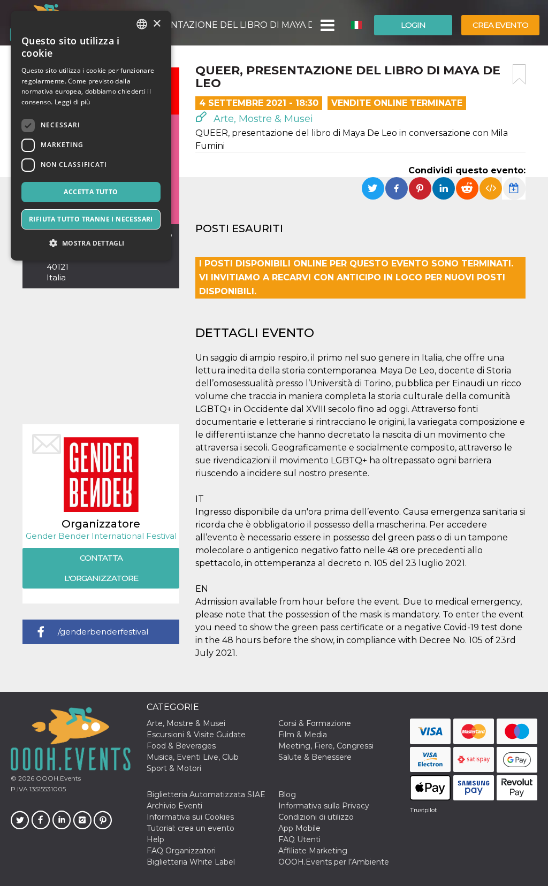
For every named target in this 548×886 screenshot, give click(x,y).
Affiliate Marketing (312, 851)
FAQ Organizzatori (181, 851)
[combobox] (141, 24)
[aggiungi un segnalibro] (519, 74)
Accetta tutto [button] (91, 191)
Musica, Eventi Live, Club (193, 757)
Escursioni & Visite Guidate (196, 734)
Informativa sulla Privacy (323, 806)
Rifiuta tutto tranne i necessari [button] (91, 219)
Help (155, 839)
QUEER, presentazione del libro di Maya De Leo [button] (208, 25)
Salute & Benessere (315, 757)
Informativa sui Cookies (190, 817)
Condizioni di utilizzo (316, 817)
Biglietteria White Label (191, 862)
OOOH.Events (57, 778)
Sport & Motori (174, 768)
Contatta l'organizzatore (101, 568)
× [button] (157, 24)
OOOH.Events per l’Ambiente (333, 862)
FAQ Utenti (299, 839)
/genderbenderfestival (103, 632)
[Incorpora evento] (491, 188)
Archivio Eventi (174, 806)
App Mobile (299, 828)
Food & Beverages (181, 746)
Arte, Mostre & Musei (262, 119)
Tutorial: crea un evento (190, 828)
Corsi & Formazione (314, 723)
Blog (287, 794)
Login (413, 25)
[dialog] (91, 136)
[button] (327, 25)
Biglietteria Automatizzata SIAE (206, 794)
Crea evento (500, 25)
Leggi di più (72, 101)
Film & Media (302, 734)
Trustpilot (423, 810)
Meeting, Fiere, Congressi (326, 746)
